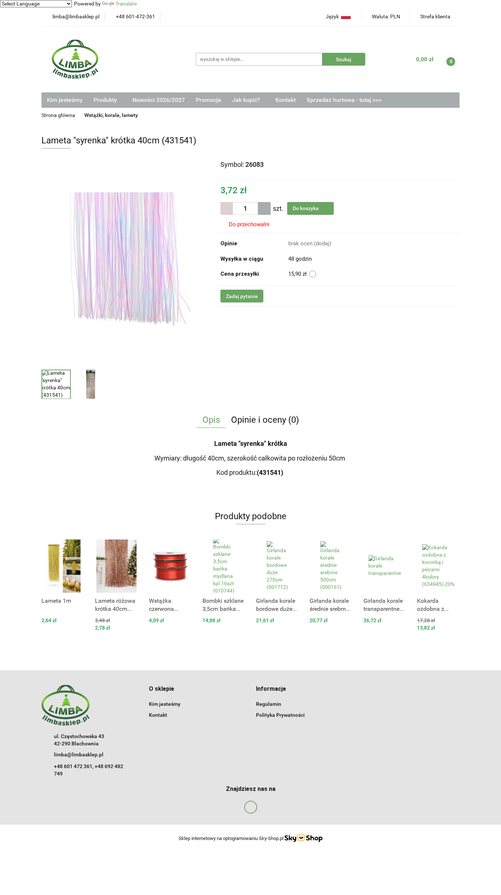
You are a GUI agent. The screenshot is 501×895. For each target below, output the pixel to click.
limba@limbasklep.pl (78, 755)
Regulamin (268, 704)
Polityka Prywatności (280, 715)
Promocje (208, 99)
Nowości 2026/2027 (158, 99)
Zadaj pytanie (242, 296)
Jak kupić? (247, 99)
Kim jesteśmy (65, 99)
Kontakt (285, 99)
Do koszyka (306, 208)
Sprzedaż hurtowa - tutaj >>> (344, 99)
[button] (161, 689)
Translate (126, 4)
